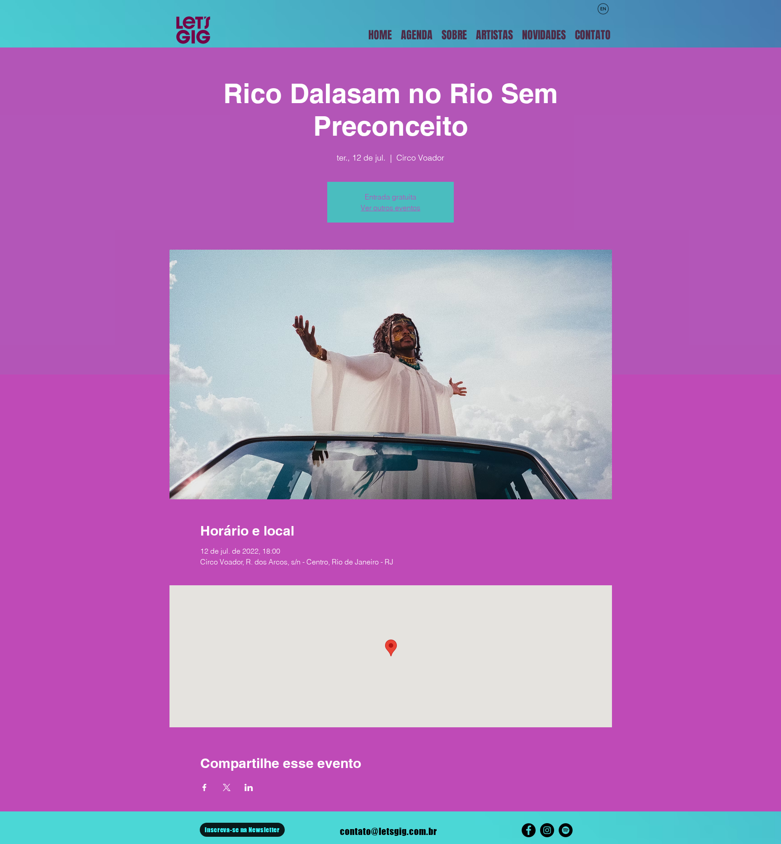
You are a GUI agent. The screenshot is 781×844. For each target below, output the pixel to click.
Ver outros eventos (390, 207)
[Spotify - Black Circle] (566, 830)
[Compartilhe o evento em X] (226, 787)
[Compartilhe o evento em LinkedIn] (249, 787)
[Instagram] (547, 830)
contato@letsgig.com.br (388, 831)
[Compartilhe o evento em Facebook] (204, 787)
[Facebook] (529, 830)
